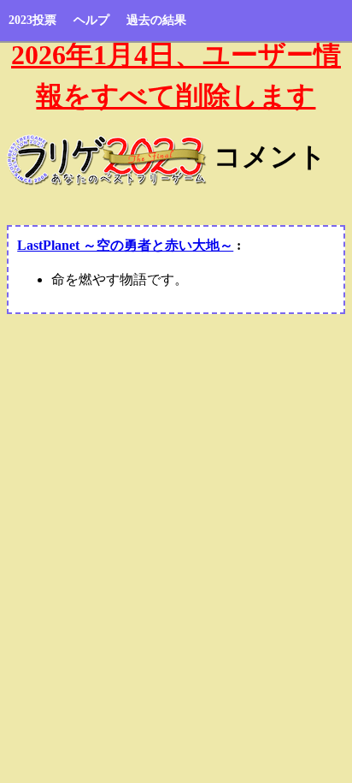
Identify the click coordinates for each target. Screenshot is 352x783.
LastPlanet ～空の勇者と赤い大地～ (125, 245)
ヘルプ (91, 20)
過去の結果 (156, 20)
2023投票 (32, 20)
